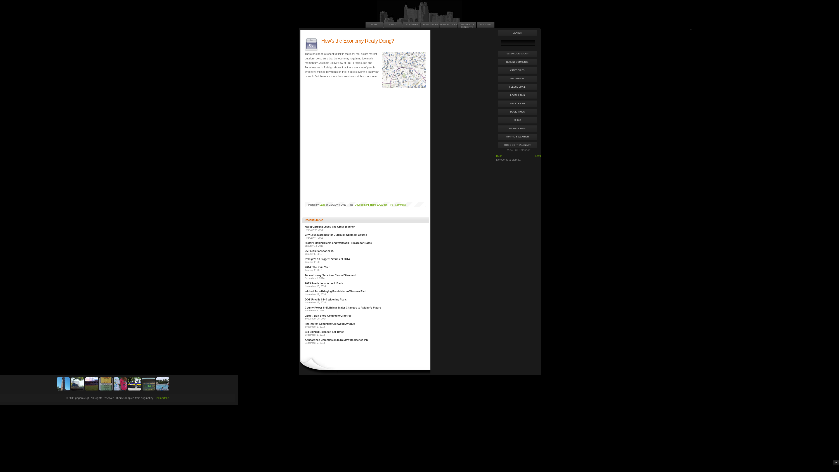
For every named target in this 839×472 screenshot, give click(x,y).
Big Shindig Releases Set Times (324, 331)
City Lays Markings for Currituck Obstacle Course (336, 234)
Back (499, 155)
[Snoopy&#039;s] (106, 389)
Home (374, 24)
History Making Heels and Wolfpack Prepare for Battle (338, 243)
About (393, 24)
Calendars (411, 24)
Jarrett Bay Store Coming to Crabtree (328, 315)
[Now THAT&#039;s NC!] (120, 389)
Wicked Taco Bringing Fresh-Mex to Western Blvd (335, 291)
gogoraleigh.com (312, 14)
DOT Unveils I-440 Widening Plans (326, 299)
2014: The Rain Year (317, 267)
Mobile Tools (448, 24)
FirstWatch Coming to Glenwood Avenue (330, 323)
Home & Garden (378, 204)
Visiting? (485, 24)
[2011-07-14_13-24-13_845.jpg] (134, 389)
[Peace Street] (77, 389)
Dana (322, 204)
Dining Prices (430, 24)
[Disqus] (365, 144)
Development (362, 204)
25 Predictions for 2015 (319, 251)
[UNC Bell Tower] (63, 389)
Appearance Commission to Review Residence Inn (336, 340)
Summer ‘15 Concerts (467, 25)
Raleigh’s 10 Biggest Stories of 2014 (327, 259)
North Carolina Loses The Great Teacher (330, 226)
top (836, 462)
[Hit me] (148, 389)
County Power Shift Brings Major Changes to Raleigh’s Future (343, 307)
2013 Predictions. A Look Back (324, 283)
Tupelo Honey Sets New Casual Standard (330, 275)
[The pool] (162, 389)
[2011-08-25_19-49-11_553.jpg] (91, 389)
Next (538, 155)
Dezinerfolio (162, 398)
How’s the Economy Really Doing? (357, 41)
